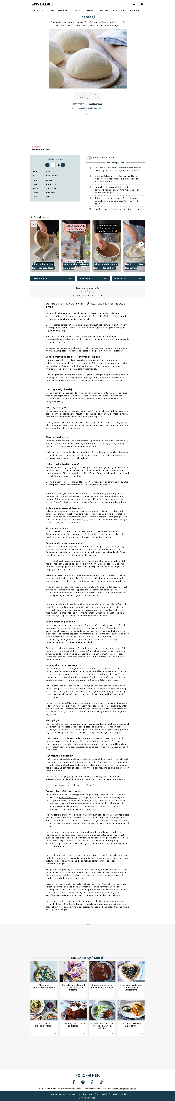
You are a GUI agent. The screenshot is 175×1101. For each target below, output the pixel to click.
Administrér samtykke (118, 1094)
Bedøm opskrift (95, 104)
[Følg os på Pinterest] (92, 1082)
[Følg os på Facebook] (73, 1082)
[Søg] (134, 4)
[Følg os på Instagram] (83, 1082)
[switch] (89, 158)
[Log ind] (142, 4)
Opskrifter (37, 11)
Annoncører (61, 1094)
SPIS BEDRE (42, 4)
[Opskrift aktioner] (55, 995)
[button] (44, 246)
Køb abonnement (75, 1094)
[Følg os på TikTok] (101, 1082)
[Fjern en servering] (47, 165)
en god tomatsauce (68, 797)
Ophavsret (88, 1094)
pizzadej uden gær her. (73, 428)
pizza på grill (123, 724)
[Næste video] (141, 243)
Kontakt (51, 1094)
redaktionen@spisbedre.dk (124, 1089)
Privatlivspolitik (101, 1094)
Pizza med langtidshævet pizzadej (68, 380)
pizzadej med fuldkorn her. (100, 537)
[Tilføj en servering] (63, 165)
